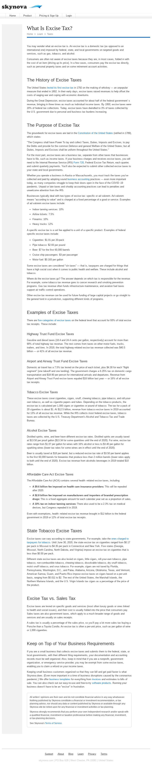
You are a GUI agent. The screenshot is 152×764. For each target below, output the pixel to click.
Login (69, 15)
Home (12, 15)
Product (27, 15)
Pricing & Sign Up (48, 15)
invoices (96, 679)
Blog (70, 754)
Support (49, 754)
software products (101, 683)
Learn (40, 34)
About (61, 754)
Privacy (92, 754)
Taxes (50, 34)
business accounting (78, 179)
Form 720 (79, 162)
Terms (104, 754)
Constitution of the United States (95, 133)
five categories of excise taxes (54, 320)
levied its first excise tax (60, 87)
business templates (59, 679)
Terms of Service (53, 723)
